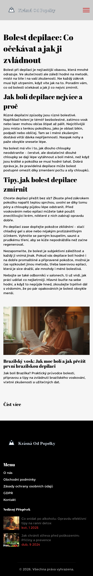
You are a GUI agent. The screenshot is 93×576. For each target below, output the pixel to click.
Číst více (12, 404)
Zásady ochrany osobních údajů (28, 486)
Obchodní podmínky (19, 479)
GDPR (8, 493)
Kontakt (9, 500)
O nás (7, 473)
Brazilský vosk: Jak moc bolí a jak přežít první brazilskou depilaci (44, 364)
